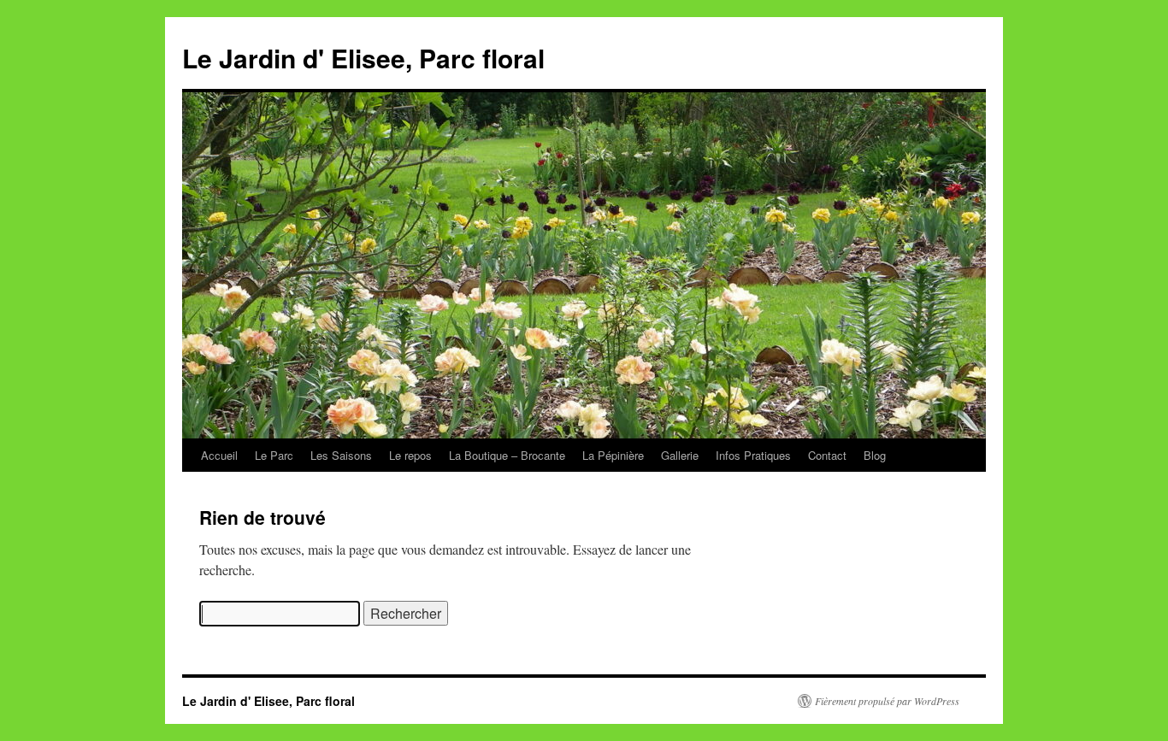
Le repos (410, 455)
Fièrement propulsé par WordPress (887, 701)
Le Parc (274, 455)
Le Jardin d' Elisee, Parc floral (363, 57)
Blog (875, 455)
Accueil (219, 455)
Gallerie (680, 455)
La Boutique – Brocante (507, 455)
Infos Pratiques (753, 455)
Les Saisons (341, 455)
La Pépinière (613, 455)
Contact (827, 455)
